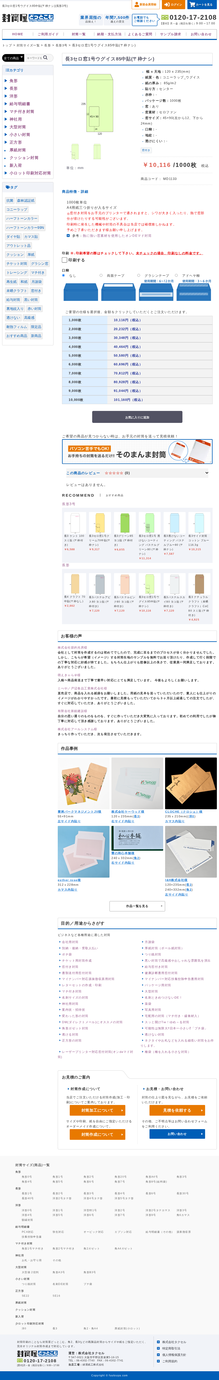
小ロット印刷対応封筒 (30, 173)
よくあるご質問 (140, 34)
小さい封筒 (20, 134)
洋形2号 (120, 1210)
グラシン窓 (39, 263)
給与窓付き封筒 (156, 966)
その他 (57, 1260)
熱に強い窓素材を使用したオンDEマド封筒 (117, 235)
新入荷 (16, 165)
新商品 (36, 336)
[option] (99, 103)
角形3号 (182, 1176)
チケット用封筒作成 (77, 960)
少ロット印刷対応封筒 (29, 1323)
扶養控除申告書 (32, 1236)
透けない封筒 (154, 1034)
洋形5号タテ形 (124, 1198)
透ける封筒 (70, 1034)
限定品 (36, 327)
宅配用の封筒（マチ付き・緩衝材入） (173, 1016)
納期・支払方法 (109, 34)
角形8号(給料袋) (156, 1181)
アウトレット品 (18, 245)
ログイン (176, 4)
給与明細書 (20, 104)
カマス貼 (31, 236)
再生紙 (11, 282)
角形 (14, 81)
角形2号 (89, 1176)
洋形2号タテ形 (62, 1198)
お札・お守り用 (32, 1260)
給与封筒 (13, 300)
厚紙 (31, 254)
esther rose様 (69, 880)
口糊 (65, 270)
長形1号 (27, 1193)
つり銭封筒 (153, 954)
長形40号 (28, 1198)
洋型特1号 (90, 1210)
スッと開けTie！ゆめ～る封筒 (167, 1022)
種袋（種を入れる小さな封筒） (168, 1051)
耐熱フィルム (16, 327)
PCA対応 (28, 1231)
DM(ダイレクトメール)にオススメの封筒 (92, 1022)
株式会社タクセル (174, 1342)
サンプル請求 (170, 34)
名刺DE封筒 (60, 1284)
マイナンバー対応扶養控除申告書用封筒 (174, 979)
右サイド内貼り (123, 821)
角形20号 (121, 1176)
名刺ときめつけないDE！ (163, 997)
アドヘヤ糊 (191, 275)
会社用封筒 (70, 942)
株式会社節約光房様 (72, 647)
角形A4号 (152, 1176)
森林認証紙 (25, 200)
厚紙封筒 (18, 150)
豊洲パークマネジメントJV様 (80, 811)
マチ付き (38, 272)
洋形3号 (182, 1210)
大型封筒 (151, 991)
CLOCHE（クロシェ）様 (184, 811)
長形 (66, 565)
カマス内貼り (175, 821)
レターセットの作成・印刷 (82, 985)
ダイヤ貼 (13, 236)
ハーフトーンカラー (21, 218)
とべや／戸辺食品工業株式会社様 (82, 688)
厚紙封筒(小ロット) (127, 1328)
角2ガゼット (92, 1248)
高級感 (29, 317)
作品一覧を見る (137, 906)
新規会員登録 (148, 4)
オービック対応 (94, 1231)
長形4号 (120, 1193)
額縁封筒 (27, 1219)
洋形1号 (58, 1210)
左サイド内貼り (69, 821)
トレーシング (16, 272)
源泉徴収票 (184, 1231)
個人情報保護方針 (174, 1354)
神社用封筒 (70, 1003)
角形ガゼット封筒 (75, 1028)
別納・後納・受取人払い (80, 948)
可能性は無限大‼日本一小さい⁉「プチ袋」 (176, 1028)
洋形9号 (151, 1215)
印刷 (65, 253)
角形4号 (27, 1181)
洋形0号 (27, 1210)
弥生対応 (58, 1231)
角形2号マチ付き (64, 1248)
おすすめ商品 (16, 336)
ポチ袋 (67, 954)
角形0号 (27, 1176)
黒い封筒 (31, 300)
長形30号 (183, 1193)
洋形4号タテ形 (93, 1198)
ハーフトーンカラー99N (25, 228)
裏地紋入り (15, 308)
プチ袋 (88, 1284)
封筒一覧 (79, 34)
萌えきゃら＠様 (69, 675)
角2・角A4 (91, 1328)
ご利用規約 (169, 1361)
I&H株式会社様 (176, 880)
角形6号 (89, 1181)
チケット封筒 (16, 263)
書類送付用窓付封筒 (77, 973)
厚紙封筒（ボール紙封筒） (164, 948)
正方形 (16, 142)
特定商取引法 (171, 1348)
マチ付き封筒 (72, 991)
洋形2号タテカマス (158, 1210)
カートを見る (204, 4)
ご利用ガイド (48, 34)
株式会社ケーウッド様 (127, 811)
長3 (136, 816)
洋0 (191, 816)
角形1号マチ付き (33, 1248)
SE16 (56, 1295)
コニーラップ (16, 209)
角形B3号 (90, 1272)
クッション (15, 254)
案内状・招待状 (73, 1009)
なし (72, 275)
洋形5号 (58, 1215)
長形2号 (58, 1193)
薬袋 (148, 1003)
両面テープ (116, 275)
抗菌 (9, 200)
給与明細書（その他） (160, 1231)
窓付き (146, 150)
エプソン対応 (123, 1231)
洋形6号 (89, 1215)
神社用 (16, 119)
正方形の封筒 (72, 1040)
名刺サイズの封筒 (75, 997)
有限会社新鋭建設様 (72, 711)
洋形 (14, 96)
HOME (17, 34)
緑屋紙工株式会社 (93, 1364)
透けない (13, 317)
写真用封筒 (153, 1009)
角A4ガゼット (124, 1248)
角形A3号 (59, 1272)
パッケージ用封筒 (158, 985)
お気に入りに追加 (137, 417)
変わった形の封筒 (75, 1016)
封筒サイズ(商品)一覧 (32, 1165)
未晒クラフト (16, 291)
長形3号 (68, 504)
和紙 (24, 282)
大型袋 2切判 (30, 1272)
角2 (136, 858)
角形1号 (58, 1176)
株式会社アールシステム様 (77, 729)
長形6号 (151, 1193)
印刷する (76, 260)
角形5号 (58, 1181)
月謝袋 (150, 942)
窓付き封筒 (70, 966)
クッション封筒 (24, 158)
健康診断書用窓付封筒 (161, 973)
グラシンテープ (157, 275)
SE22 (26, 1295)
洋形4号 (27, 1215)
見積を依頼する (177, 1110)
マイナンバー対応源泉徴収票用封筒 (88, 979)
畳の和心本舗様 (123, 853)
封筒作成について (97, 1134)
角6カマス (183, 1215)
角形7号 (120, 1181)
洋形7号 (120, 1215)
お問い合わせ (201, 34)
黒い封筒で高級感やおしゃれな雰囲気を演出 (178, 960)
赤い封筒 (34, 308)
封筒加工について (97, 1110)
